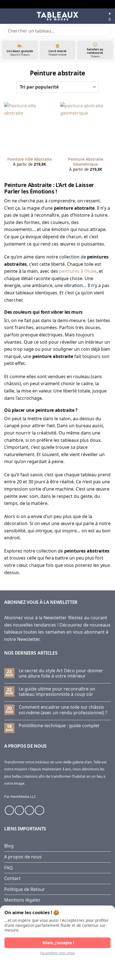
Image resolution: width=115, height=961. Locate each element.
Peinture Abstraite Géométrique (85, 162)
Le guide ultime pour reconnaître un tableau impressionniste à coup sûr (57, 691)
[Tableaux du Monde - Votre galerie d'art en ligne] (57, 16)
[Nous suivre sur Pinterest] (39, 810)
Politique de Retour (24, 889)
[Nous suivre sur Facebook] (9, 810)
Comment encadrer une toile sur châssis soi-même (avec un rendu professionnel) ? (63, 709)
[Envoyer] (104, 30)
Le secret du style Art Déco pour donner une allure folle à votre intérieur (61, 673)
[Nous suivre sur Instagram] (19, 810)
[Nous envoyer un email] (29, 810)
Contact (12, 878)
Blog (9, 846)
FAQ (8, 868)
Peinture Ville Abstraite (29, 159)
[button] (7, 16)
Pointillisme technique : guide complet (59, 725)
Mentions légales (22, 900)
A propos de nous (23, 857)
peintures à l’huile (78, 271)
